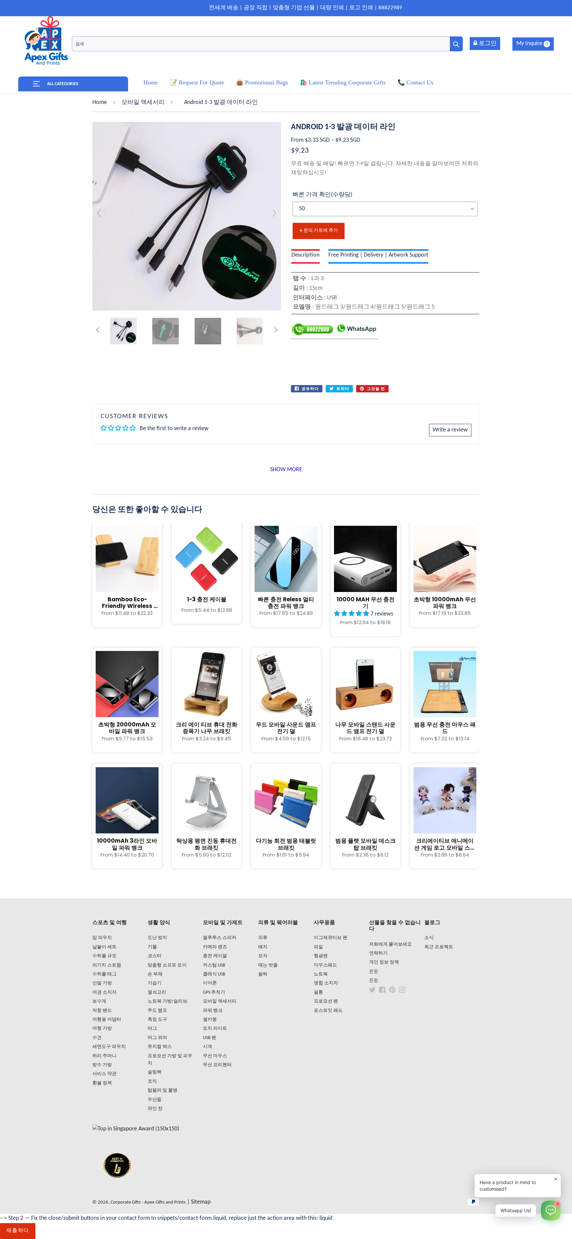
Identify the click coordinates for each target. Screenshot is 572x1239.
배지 (262, 947)
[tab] (305, 256)
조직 (152, 1081)
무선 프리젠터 (217, 1065)
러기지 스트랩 (106, 965)
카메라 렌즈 (215, 947)
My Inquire (532, 43)
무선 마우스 (215, 1056)
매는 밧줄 (268, 965)
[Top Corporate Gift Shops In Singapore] (135, 1129)
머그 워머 (157, 1037)
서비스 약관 (104, 1073)
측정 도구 (157, 1019)
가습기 (155, 983)
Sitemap (201, 1202)
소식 (429, 937)
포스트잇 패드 (328, 1010)
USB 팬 (209, 1037)
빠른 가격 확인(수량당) (322, 195)
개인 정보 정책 (384, 962)
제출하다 (17, 1230)
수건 (97, 1037)
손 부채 (155, 974)
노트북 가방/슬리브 (167, 1001)
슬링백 (155, 1072)
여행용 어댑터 (106, 1019)
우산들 (155, 1099)
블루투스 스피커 (219, 937)
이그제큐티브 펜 (330, 937)
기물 (152, 947)
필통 (318, 992)
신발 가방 (102, 983)
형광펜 (321, 956)
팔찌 (262, 974)
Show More (286, 470)
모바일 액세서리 (143, 102)
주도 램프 (157, 1010)
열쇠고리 (157, 992)
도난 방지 (157, 937)
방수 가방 (102, 1065)
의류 (262, 937)
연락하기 (378, 953)
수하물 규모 (104, 956)
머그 (152, 1028)
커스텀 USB (214, 965)
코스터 (155, 956)
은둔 (373, 971)
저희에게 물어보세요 (390, 944)
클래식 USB (214, 974)
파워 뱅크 (212, 1010)
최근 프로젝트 (438, 947)
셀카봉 (210, 1019)
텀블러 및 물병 (162, 1090)
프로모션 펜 (326, 1001)
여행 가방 (102, 1028)
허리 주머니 (104, 1056)
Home (99, 102)
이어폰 (210, 983)
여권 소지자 (104, 992)
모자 (262, 956)
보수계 (99, 1001)
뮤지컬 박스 (160, 1046)
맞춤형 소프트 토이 (167, 965)
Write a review (450, 430)
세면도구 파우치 (109, 1046)
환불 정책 (102, 1083)
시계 (207, 1046)
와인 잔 (155, 1108)
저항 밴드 (102, 1010)
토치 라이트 (215, 1028)
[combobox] (267, 43)
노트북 (321, 974)
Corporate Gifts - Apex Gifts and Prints (148, 1202)
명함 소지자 (326, 983)
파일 (318, 947)
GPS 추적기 (214, 992)
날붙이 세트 (104, 947)
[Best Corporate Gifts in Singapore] (117, 1186)
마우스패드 (325, 965)
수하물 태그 (104, 974)
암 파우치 (102, 937)
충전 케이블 (215, 956)
